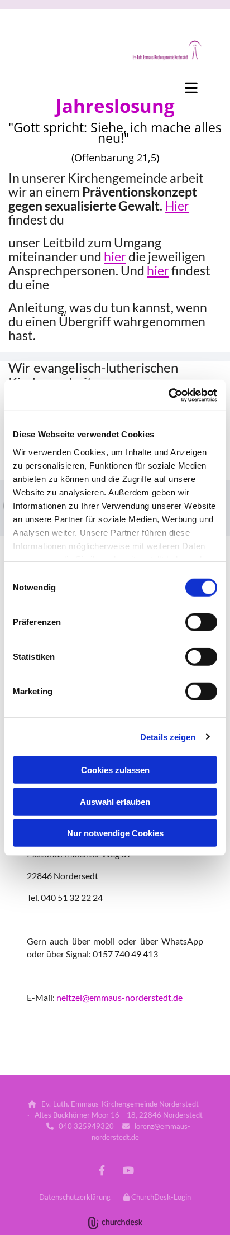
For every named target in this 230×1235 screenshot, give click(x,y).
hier (115, 256)
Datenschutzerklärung (75, 1197)
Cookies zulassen (115, 770)
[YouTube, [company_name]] (128, 1170)
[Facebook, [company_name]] (102, 1170)
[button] (115, 87)
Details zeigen (167, 736)
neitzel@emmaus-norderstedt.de (119, 997)
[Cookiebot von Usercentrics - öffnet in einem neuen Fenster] (168, 395)
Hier (177, 205)
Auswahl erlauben (115, 801)
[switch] (201, 622)
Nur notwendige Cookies (115, 833)
